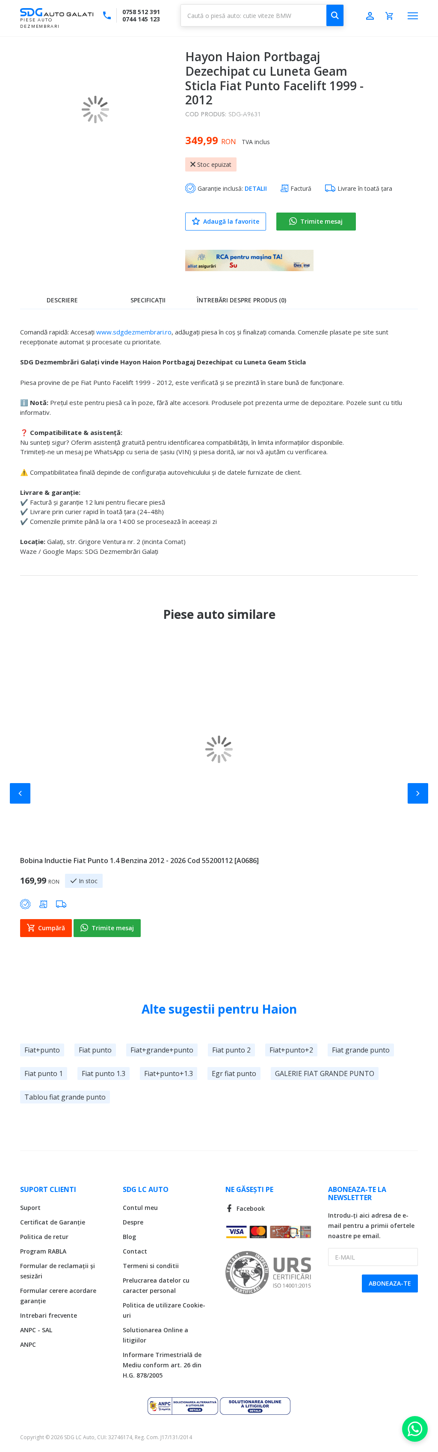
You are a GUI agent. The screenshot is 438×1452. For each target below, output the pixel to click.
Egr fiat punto (234, 1073)
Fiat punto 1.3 (103, 1073)
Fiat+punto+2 (291, 1050)
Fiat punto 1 (43, 1073)
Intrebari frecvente (48, 1315)
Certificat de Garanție (52, 1222)
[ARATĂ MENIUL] (412, 16)
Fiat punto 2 (231, 1050)
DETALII (256, 188)
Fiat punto (95, 1050)
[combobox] (262, 15)
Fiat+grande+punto (161, 1050)
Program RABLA (43, 1251)
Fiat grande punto (361, 1050)
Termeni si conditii (151, 1266)
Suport (30, 1208)
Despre (133, 1222)
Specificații (148, 300)
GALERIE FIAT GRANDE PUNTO (324, 1073)
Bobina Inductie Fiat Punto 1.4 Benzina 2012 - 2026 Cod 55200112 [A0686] (139, 860)
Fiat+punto (42, 1050)
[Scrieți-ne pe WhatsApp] (415, 1429)
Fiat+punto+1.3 (168, 1073)
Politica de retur (44, 1237)
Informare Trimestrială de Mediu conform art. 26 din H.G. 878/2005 (162, 1365)
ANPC (28, 1344)
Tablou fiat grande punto (65, 1097)
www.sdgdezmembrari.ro (134, 332)
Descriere (62, 300)
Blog (129, 1237)
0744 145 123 (141, 19)
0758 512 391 (141, 12)
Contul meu (140, 1208)
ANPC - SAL (36, 1330)
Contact (135, 1251)
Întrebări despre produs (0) (241, 300)
